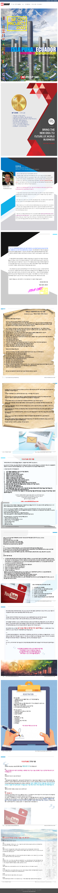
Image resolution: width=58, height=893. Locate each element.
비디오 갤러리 (39, 4)
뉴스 (23, 4)
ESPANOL (55, 0)
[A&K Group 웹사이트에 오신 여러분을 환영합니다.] (5, 4)
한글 (52, 0)
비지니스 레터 (34, 4)
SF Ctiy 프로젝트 (18, 4)
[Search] (11, 4)
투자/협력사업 (27, 4)
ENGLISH (48, 0)
